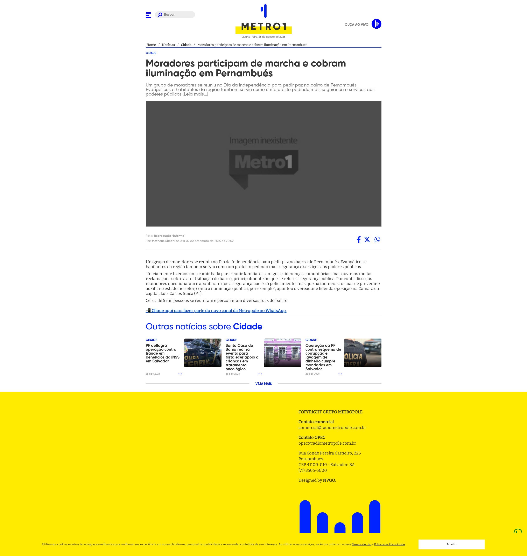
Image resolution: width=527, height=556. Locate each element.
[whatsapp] (377, 239)
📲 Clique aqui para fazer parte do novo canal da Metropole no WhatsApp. (216, 310)
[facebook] (359, 239)
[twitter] (367, 239)
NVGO (329, 480)
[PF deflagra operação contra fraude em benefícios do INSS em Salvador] (203, 353)
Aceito (452, 544)
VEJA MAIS (263, 384)
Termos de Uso (361, 544)
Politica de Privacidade (389, 544)
